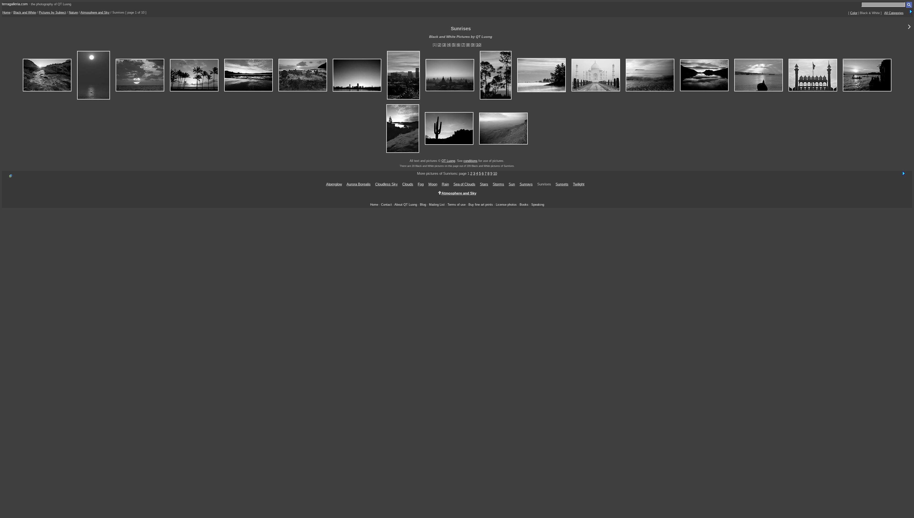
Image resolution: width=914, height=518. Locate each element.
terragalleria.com (15, 4)
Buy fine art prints (480, 204)
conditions (470, 161)
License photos (506, 204)
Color (853, 13)
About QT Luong (405, 204)
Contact (386, 204)
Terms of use (456, 204)
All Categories (894, 13)
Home (6, 12)
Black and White (24, 12)
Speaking (537, 204)
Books (524, 204)
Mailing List (437, 204)
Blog (423, 204)
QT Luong (448, 161)
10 (478, 45)
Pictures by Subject (52, 12)
